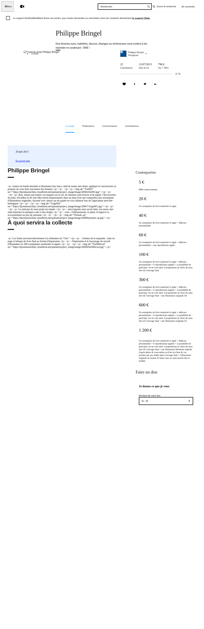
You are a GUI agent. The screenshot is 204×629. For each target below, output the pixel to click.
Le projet (69, 126)
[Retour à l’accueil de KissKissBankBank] (20, 6)
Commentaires (109, 126)
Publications (88, 126)
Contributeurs (132, 126)
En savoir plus (23, 161)
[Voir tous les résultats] (148, 6)
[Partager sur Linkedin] (155, 84)
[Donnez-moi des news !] (124, 84)
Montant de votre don (149, 395)
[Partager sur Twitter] (145, 84)
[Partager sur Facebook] (134, 84)
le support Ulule (141, 18)
